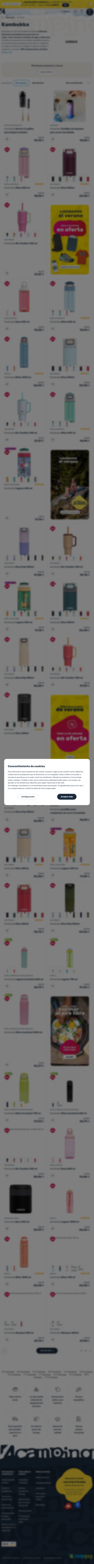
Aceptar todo (67, 797)
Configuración (28, 797)
